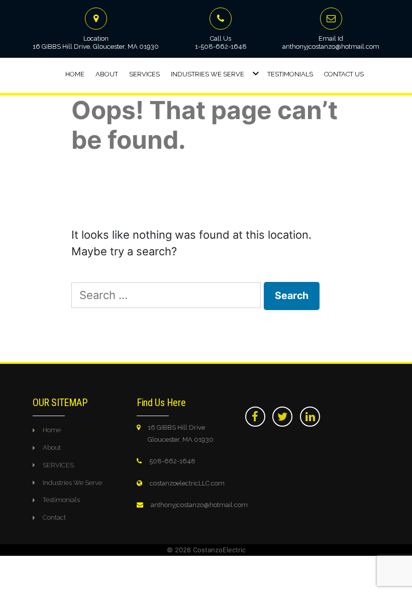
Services (144, 74)
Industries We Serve (207, 74)
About (106, 74)
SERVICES (58, 465)
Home (74, 74)
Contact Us (344, 74)
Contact (54, 517)
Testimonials (290, 74)
